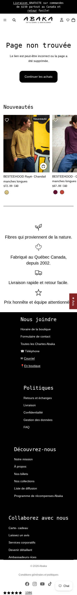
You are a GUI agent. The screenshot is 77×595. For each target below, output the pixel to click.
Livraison (21, 2)
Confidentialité (33, 412)
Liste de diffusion (25, 488)
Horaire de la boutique (36, 329)
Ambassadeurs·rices (22, 557)
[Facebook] (27, 583)
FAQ (27, 427)
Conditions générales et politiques (38, 574)
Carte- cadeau (18, 528)
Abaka (43, 566)
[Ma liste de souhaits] (68, 20)
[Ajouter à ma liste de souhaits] (6, 120)
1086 (28, 592)
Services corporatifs (22, 542)
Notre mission (23, 459)
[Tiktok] (49, 583)
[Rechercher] (14, 20)
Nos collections (24, 481)
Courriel (29, 358)
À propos (20, 466)
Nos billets (21, 474)
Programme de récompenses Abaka (38, 496)
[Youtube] (42, 583)
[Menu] (5, 20)
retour (32, 10)
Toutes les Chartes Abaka (38, 344)
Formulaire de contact (35, 336)
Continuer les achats (38, 76)
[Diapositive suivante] (69, 155)
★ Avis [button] (73, 301)
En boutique (32, 366)
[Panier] (73, 20)
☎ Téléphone (30, 351)
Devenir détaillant (20, 550)
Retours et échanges (38, 398)
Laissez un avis (19, 535)
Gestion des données (38, 420)
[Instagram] (34, 583)
